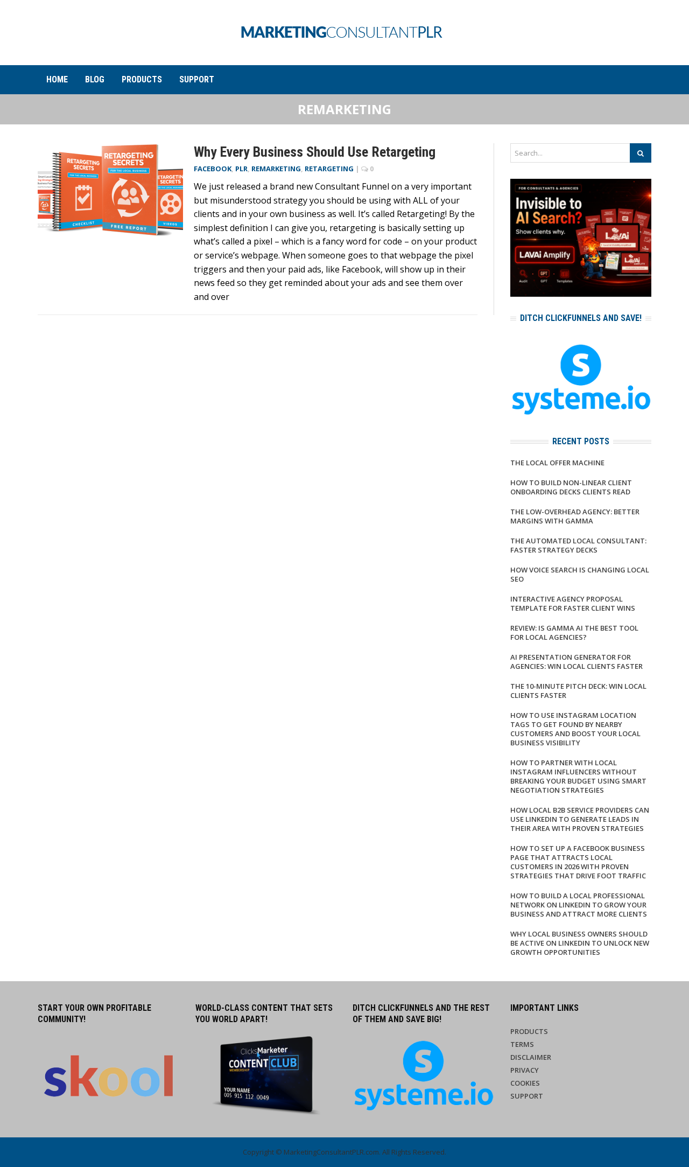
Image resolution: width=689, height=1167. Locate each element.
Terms (522, 1044)
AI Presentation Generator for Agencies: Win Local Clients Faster (576, 661)
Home (57, 79)
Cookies (525, 1083)
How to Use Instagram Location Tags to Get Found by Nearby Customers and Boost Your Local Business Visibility (575, 728)
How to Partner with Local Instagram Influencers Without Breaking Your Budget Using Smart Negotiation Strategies (578, 776)
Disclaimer (530, 1057)
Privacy (524, 1070)
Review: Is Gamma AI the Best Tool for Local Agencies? (574, 632)
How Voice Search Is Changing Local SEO (579, 574)
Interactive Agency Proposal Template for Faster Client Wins (572, 603)
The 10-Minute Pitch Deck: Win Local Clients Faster (578, 690)
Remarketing (276, 168)
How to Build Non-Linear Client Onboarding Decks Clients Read (571, 487)
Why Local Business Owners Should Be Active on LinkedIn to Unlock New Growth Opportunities (579, 943)
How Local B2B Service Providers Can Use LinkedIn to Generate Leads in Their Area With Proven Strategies (579, 819)
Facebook (212, 168)
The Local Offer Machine (557, 462)
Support (196, 79)
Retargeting (329, 168)
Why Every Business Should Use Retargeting (314, 152)
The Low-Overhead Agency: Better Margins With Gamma (574, 516)
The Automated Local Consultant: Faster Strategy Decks (578, 545)
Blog (94, 79)
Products (142, 79)
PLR (241, 168)
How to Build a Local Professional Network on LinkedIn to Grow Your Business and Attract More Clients (578, 905)
